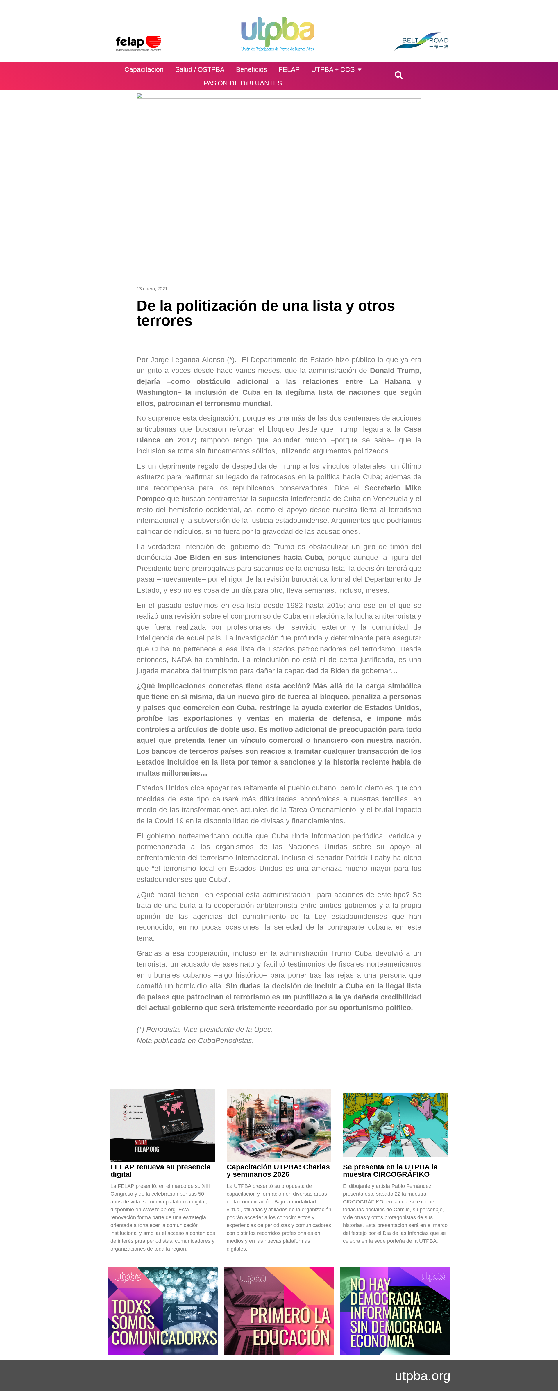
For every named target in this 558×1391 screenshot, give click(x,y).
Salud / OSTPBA (199, 69)
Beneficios (251, 69)
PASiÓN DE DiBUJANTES (243, 83)
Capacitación (144, 69)
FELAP (289, 69)
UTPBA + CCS (333, 69)
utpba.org (422, 1375)
